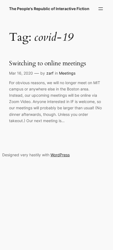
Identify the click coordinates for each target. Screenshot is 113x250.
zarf (49, 73)
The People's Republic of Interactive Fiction (49, 8)
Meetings (67, 73)
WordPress (60, 154)
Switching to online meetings (47, 63)
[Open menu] (100, 8)
